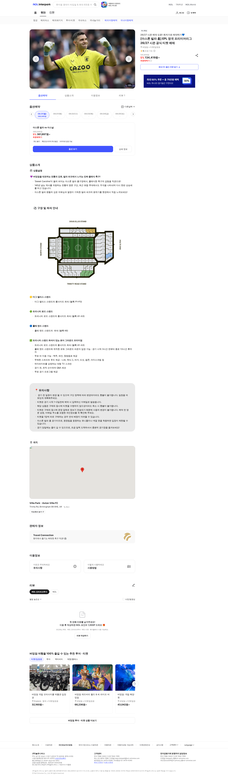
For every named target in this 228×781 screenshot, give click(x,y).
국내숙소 (82, 20)
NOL (55, 592)
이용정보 (95, 95)
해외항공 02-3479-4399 (103, 760)
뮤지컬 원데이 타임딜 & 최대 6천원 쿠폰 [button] (74, 4)
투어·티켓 (70, 20)
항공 (35, 20)
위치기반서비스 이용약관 (88, 745)
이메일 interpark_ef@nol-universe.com (174, 758)
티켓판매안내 (145, 745)
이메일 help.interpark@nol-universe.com (124, 758)
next (198, 81)
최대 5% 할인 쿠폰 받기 (168, 67)
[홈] (35, 12)
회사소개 (35, 745)
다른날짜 (128, 106)
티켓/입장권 (36, 659)
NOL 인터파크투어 (39, 592)
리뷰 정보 (154, 51)
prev (140, 81)
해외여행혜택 (111, 20)
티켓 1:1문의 (108, 762)
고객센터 (173, 745)
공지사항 (159, 745)
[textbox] (82, 306)
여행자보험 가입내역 (125, 745)
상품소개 (69, 95)
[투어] (43, 12)
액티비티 (59, 659)
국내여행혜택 (126, 20)
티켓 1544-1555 (113, 756)
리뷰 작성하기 (82, 635)
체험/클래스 (72, 659)
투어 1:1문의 (98, 762)
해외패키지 (57, 20)
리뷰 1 (122, 95)
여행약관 (107, 745)
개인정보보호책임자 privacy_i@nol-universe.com (178, 760)
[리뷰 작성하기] (133, 585)
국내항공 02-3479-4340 (123, 760)
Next (135, 684)
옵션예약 (42, 95)
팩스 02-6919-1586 (101, 758)
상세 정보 (123, 149)
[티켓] (52, 12)
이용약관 (48, 745)
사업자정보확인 (60, 758)
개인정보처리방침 (65, 745)
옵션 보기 (73, 149)
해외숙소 (45, 20)
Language (188, 745)
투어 (48, 659)
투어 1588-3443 (100, 756)
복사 (67, 507)
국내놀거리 (95, 20)
